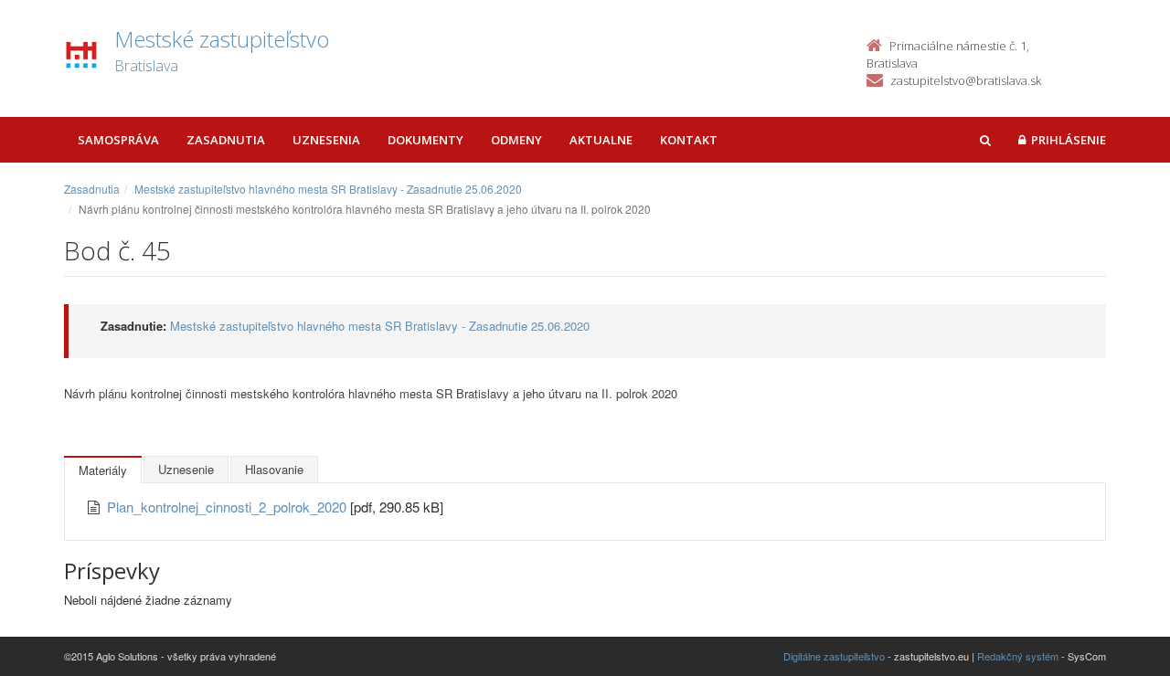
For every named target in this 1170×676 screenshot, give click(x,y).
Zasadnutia (225, 140)
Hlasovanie (274, 469)
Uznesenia (326, 140)
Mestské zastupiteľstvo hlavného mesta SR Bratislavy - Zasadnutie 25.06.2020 (328, 188)
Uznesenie (186, 469)
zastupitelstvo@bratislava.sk (965, 80)
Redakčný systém (1017, 656)
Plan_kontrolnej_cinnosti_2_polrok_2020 (228, 506)
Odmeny (516, 140)
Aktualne (601, 140)
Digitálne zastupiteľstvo (834, 656)
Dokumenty (425, 140)
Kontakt (689, 140)
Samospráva (118, 140)
